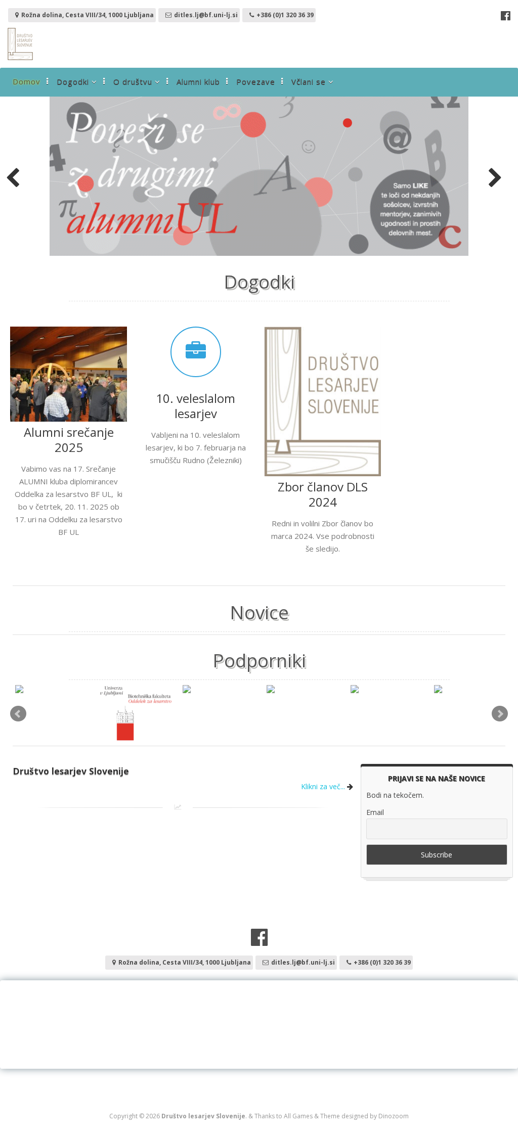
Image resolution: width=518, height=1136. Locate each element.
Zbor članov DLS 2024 (323, 494)
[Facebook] (505, 17)
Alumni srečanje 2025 (69, 440)
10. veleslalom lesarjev (195, 406)
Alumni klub (198, 81)
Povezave (255, 81)
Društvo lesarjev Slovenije (71, 771)
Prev (18, 714)
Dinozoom (393, 1116)
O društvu (132, 81)
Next (500, 714)
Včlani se (308, 81)
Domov (26, 81)
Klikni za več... (324, 786)
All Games (298, 1116)
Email (375, 812)
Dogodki (73, 81)
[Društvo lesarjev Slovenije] (20, 57)
